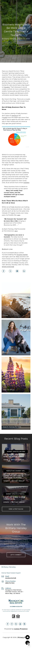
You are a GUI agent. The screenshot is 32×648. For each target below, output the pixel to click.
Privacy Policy (23, 637)
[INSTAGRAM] (11, 623)
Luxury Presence (21, 629)
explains (26, 182)
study (5, 117)
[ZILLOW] (20, 623)
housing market (22, 254)
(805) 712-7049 (9, 583)
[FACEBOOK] (7, 623)
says (18, 215)
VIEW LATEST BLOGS (16, 509)
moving (14, 115)
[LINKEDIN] (16, 623)
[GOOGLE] (24, 623)
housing (7, 87)
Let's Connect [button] (16, 555)
